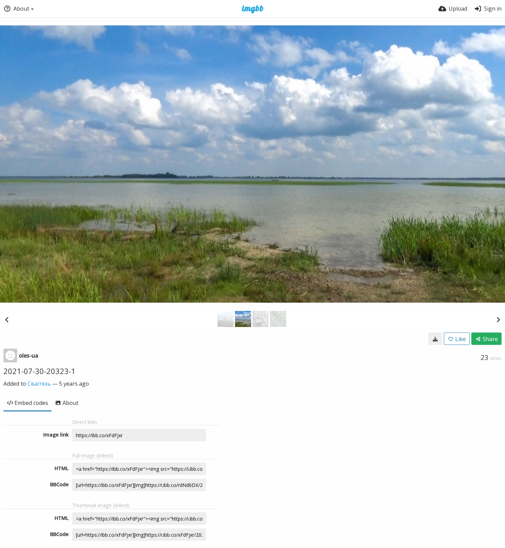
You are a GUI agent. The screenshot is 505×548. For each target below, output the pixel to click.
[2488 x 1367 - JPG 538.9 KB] (435, 339)
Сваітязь (39, 383)
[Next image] (498, 319)
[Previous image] (7, 319)
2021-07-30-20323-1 (39, 371)
